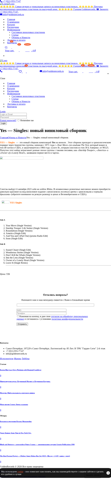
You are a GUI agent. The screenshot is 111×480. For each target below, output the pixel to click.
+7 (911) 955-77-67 (11, 1)
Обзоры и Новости (17, 137)
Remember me (27, 120)
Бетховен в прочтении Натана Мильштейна (16, 421)
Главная (4, 137)
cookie (20, 471)
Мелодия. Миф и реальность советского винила (17, 393)
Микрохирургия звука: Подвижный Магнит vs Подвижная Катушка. (25, 381)
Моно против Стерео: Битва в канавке (14, 404)
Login (2, 111)
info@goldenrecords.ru (13, 14)
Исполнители (6, 358)
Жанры (17, 358)
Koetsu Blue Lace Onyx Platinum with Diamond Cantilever (20, 370)
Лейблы (25, 358)
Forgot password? (8, 120)
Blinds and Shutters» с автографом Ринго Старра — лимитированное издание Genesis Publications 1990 (37, 444)
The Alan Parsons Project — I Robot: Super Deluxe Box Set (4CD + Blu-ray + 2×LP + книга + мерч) (35, 456)
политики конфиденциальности (67, 319)
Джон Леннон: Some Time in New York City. (15, 433)
